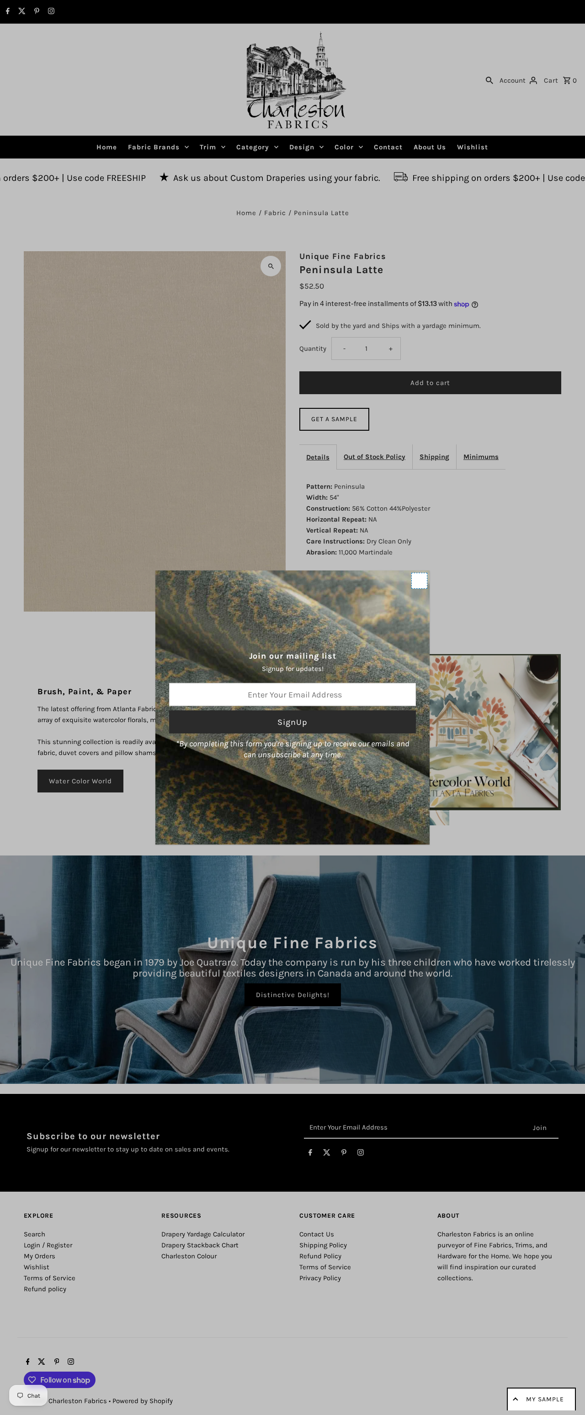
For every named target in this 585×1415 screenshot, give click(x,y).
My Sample (545, 1399)
